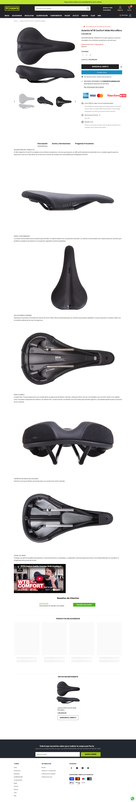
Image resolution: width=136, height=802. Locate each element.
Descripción (42, 144)
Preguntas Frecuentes (84, 144)
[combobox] (60, 8)
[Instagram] (77, 768)
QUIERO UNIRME (90, 754)
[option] (68, 2)
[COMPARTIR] (120, 67)
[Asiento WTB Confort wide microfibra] (68, 693)
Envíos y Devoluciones (61, 144)
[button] (14, 101)
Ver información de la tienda (94, 87)
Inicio (16, 21)
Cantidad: (85, 51)
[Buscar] (62, 8)
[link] (26, 658)
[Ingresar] (130, 15)
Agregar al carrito (100, 67)
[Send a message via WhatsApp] (132, 798)
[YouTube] (88, 768)
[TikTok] (82, 768)
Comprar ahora (102, 72)
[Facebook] (71, 768)
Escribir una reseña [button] (84, 605)
